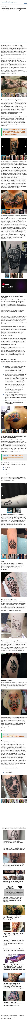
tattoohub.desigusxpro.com (9, 2)
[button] (25, 77)
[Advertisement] (14, 26)
